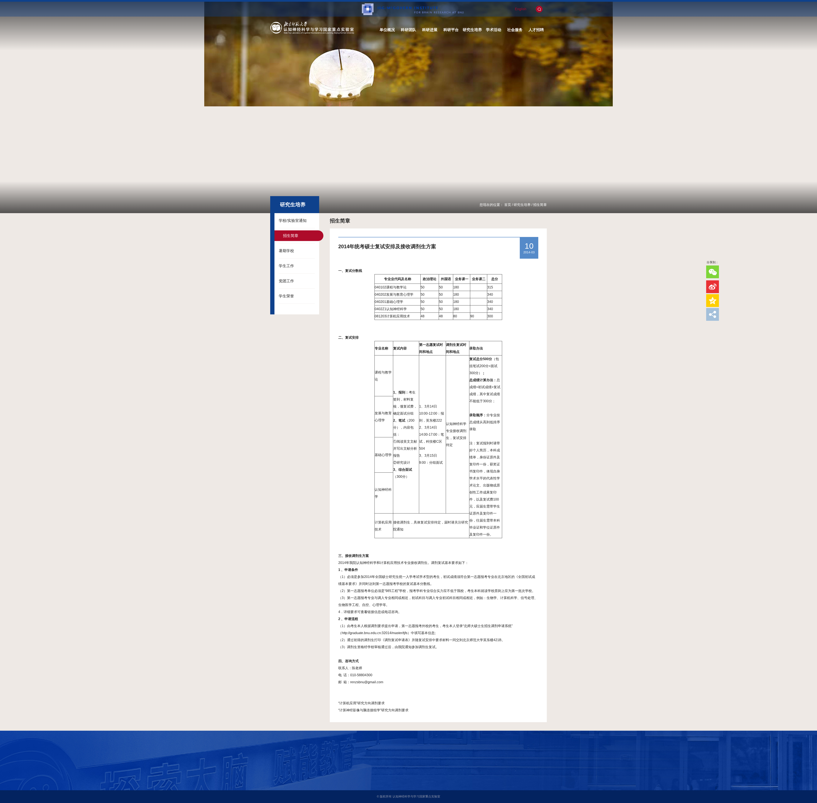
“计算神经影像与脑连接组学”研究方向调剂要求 (373, 710)
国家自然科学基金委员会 (289, 779)
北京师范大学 (282, 761)
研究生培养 (472, 30)
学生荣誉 (286, 296)
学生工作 (286, 266)
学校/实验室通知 (293, 220)
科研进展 (429, 30)
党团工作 (286, 281)
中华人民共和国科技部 (288, 767)
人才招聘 (536, 30)
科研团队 (408, 30)
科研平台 (451, 30)
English (520, 9)
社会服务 (515, 30)
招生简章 (540, 205)
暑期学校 (286, 251)
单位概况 (387, 30)
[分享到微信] (712, 271)
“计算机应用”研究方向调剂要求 (361, 703)
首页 (507, 205)
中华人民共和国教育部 (288, 773)
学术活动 (493, 30)
